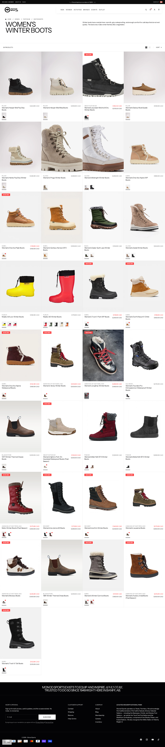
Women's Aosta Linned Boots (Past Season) (137, 597)
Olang (45, 176)
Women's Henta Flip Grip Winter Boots (14, 179)
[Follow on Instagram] (147, 739)
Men (62, 10)
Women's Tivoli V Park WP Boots (96, 317)
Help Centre (72, 719)
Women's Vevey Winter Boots (54, 386)
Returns (70, 715)
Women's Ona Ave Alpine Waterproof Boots (11, 387)
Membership (99, 715)
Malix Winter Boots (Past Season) (14, 528)
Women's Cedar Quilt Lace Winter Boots (97, 249)
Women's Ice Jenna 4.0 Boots (54, 528)
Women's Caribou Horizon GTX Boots (55, 249)
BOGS (86, 246)
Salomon (129, 384)
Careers (98, 719)
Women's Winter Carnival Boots (96, 596)
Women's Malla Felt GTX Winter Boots (138, 458)
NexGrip (46, 526)
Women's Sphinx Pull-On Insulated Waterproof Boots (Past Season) (56, 459)
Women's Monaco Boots (11, 596)
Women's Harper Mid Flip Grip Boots (13, 109)
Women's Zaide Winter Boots (137, 248)
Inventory (98, 722)
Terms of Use (49, 722)
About (97, 709)
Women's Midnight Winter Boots (96, 178)
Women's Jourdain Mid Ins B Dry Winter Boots (96, 109)
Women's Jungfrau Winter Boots (96, 386)
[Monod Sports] (11, 9)
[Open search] (146, 10)
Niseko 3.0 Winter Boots (52, 317)
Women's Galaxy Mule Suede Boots (136, 109)
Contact (70, 709)
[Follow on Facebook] (141, 739)
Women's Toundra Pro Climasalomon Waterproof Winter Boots (139, 388)
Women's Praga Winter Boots (54, 178)
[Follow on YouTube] (153, 739)
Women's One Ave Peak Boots (13, 248)
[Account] (154, 10)
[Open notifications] (150, 10)
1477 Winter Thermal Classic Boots (12, 458)
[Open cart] (159, 10)
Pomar (87, 455)
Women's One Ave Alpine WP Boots (137, 179)
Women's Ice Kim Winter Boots (96, 528)
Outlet (102, 10)
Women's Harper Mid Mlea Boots (55, 108)
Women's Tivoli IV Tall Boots (12, 663)
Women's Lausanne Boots (135, 528)
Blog (96, 712)
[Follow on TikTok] (158, 739)
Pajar (4, 106)
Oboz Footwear (90, 106)
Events (94, 10)
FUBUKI (4, 315)
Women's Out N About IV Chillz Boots (137, 318)
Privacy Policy (40, 722)
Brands (86, 10)
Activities (78, 10)
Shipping (71, 712)
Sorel (128, 176)
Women (69, 10)
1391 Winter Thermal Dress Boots (55, 596)
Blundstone (6, 455)
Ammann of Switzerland (53, 384)
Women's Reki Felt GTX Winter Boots (96, 458)
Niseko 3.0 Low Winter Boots (13, 317)
